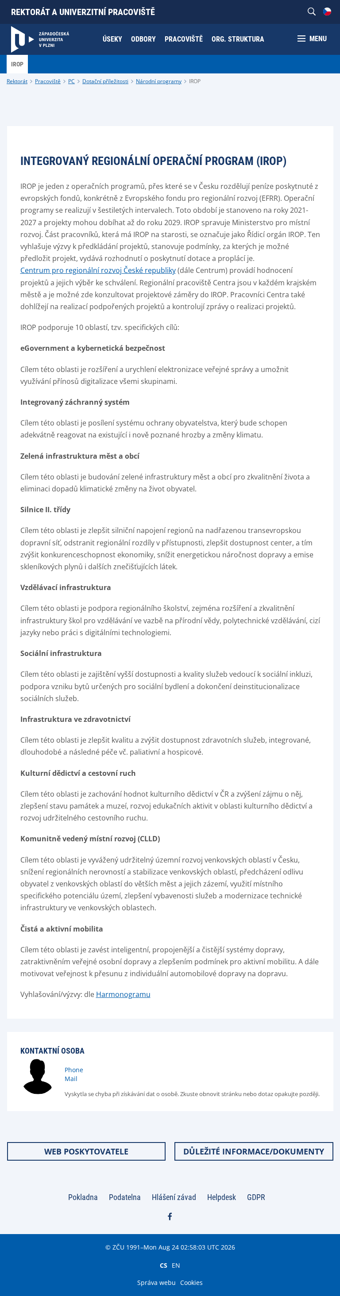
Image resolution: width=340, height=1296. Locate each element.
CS (163, 1265)
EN (176, 1265)
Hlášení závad (174, 1197)
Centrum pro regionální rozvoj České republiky (98, 270)
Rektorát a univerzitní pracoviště (83, 12)
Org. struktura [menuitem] (238, 39)
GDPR (256, 1197)
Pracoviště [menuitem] (184, 39)
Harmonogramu (123, 994)
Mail (71, 1078)
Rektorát (17, 81)
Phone (74, 1070)
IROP (195, 81)
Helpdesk (221, 1197)
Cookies (191, 1282)
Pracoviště (48, 81)
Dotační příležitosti (105, 81)
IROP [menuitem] (17, 64)
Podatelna (125, 1197)
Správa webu (156, 1282)
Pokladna (83, 1197)
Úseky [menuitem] (112, 39)
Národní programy (159, 81)
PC (71, 81)
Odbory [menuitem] (143, 39)
